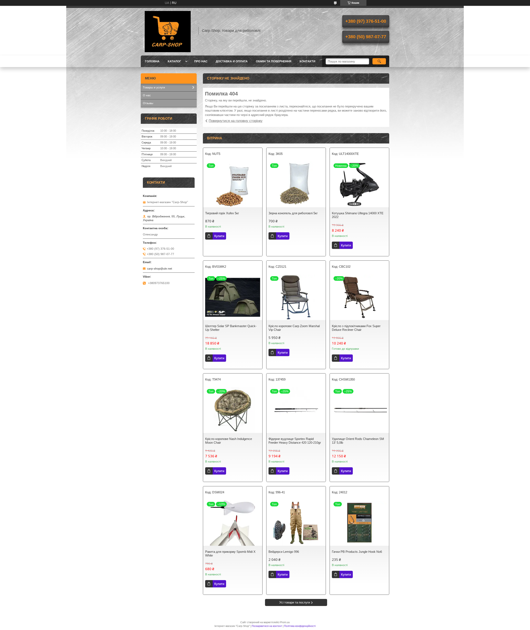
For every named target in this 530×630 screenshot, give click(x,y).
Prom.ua (285, 622)
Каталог (174, 61)
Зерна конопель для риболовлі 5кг (293, 213)
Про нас (200, 61)
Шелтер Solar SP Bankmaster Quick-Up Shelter (231, 327)
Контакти (307, 61)
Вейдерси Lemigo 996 (284, 551)
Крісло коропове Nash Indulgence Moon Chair (228, 440)
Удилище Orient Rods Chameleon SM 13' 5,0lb (358, 440)
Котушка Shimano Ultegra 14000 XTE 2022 (357, 215)
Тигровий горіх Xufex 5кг (222, 213)
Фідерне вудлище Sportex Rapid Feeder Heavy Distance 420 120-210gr (295, 440)
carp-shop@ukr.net (159, 268)
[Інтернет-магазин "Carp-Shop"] (168, 30)
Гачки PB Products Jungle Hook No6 (357, 551)
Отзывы (148, 103)
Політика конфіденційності (300, 626)
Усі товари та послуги (294, 602)
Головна (152, 61)
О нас (147, 95)
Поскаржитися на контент (267, 626)
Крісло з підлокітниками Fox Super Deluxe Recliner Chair (356, 327)
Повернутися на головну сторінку (236, 121)
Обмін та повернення (273, 61)
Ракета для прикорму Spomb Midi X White (230, 553)
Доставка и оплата (232, 61)
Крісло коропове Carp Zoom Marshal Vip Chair (294, 327)
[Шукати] (379, 61)
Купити (219, 236)
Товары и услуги (154, 87)
